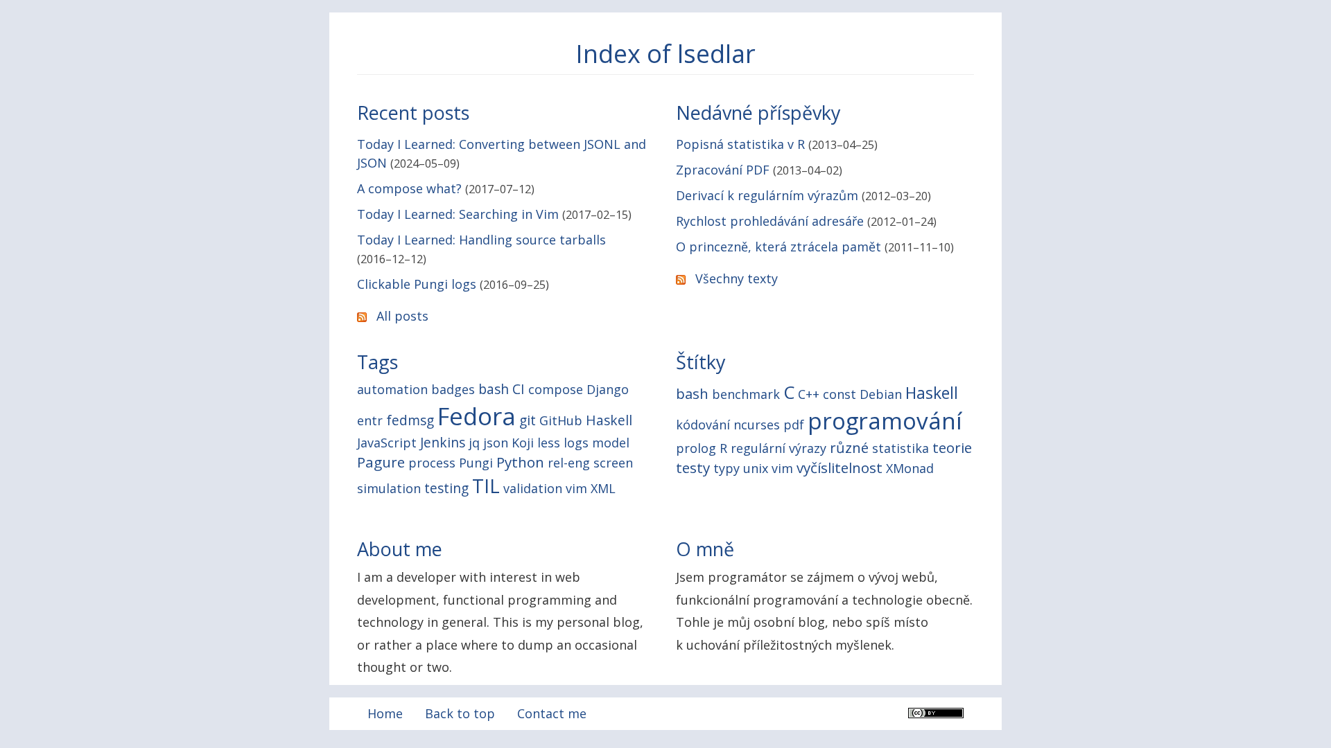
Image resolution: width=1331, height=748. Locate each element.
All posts (402, 316)
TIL (486, 486)
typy (726, 468)
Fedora (476, 416)
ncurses (756, 424)
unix (755, 468)
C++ (808, 394)
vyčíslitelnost (839, 467)
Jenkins (442, 442)
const (839, 394)
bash (493, 389)
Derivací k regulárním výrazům (767, 195)
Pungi (476, 462)
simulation (389, 488)
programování (885, 420)
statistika (900, 448)
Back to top (460, 713)
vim (576, 488)
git (527, 420)
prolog (696, 448)
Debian (881, 394)
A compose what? (409, 188)
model (610, 442)
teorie (952, 447)
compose (555, 389)
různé (849, 447)
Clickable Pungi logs (416, 284)
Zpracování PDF (722, 169)
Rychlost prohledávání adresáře (770, 221)
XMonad (910, 468)
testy (693, 467)
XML (603, 488)
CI (518, 389)
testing (446, 488)
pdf (793, 424)
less (548, 442)
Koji (523, 442)
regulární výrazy (778, 448)
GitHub (560, 420)
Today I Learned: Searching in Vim (458, 214)
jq (474, 442)
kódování (703, 424)
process (431, 462)
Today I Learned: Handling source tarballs (481, 239)
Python (520, 462)
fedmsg (410, 420)
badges (453, 389)
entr (370, 420)
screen (613, 462)
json (495, 442)
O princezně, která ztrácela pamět (778, 246)
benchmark (746, 394)
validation (532, 488)
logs (576, 442)
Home (385, 713)
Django (607, 389)
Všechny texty (736, 278)
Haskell (609, 420)
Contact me (551, 713)
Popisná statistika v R (740, 144)
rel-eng (569, 462)
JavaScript (387, 442)
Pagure (381, 462)
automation (392, 389)
